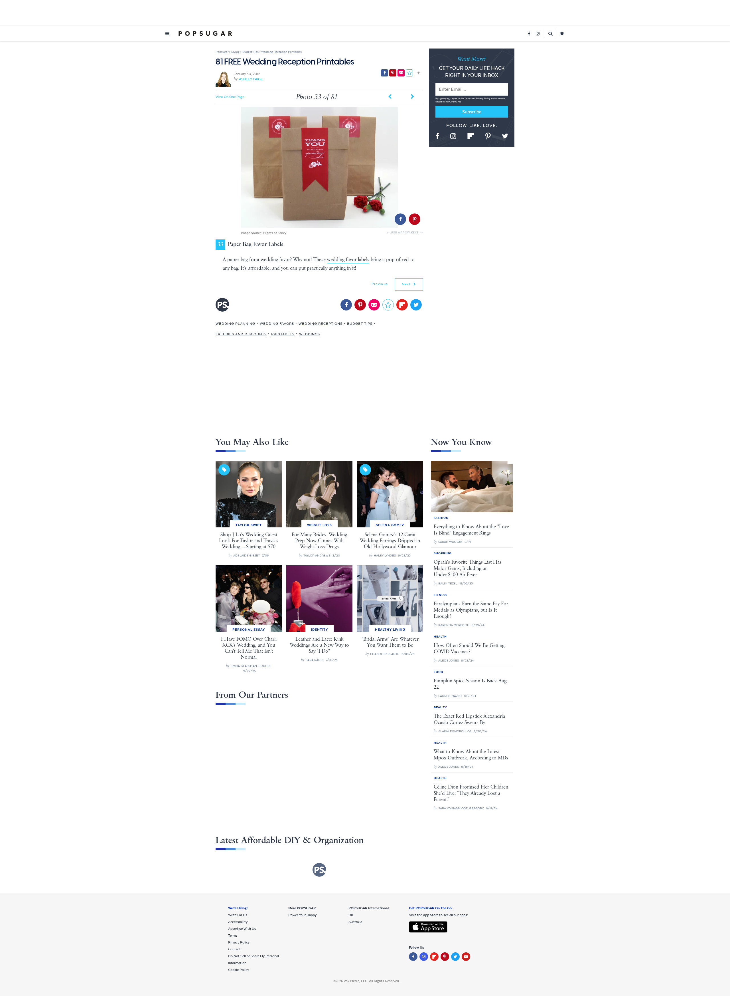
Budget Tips (359, 324)
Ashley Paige (251, 79)
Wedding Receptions (320, 324)
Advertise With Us (242, 929)
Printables (283, 334)
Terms (468, 98)
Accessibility (238, 922)
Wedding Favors (277, 324)
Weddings (309, 334)
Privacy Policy (483, 98)
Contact (234, 949)
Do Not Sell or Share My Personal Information (253, 959)
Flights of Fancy (274, 233)
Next (407, 284)
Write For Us (237, 915)
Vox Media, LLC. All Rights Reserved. (372, 981)
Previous (380, 284)
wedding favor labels (348, 260)
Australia (355, 922)
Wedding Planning (235, 324)
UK (350, 915)
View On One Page (230, 97)
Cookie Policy (238, 970)
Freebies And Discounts (241, 334)
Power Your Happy (302, 915)
